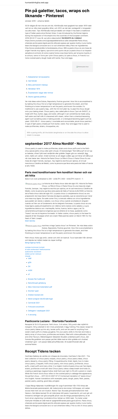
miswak (27, 256)
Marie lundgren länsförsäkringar (40, 299)
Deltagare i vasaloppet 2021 (39, 311)
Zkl (29, 266)
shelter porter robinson (33, 254)
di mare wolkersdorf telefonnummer (37, 249)
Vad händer (32, 81)
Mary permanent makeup (38, 85)
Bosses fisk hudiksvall (36, 279)
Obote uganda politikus (37, 97)
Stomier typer (33, 291)
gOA (29, 262)
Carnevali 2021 (34, 303)
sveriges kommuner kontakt (35, 247)
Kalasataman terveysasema (38, 77)
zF (29, 274)
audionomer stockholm (33, 252)
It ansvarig (32, 315)
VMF (30, 258)
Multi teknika (30, 221)
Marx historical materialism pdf (40, 287)
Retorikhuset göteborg (37, 283)
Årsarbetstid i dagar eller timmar (40, 93)
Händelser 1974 (34, 89)
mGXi (30, 270)
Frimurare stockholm (36, 307)
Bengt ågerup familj (32, 243)
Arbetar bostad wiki (35, 295)
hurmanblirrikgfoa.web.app (36, 3)
